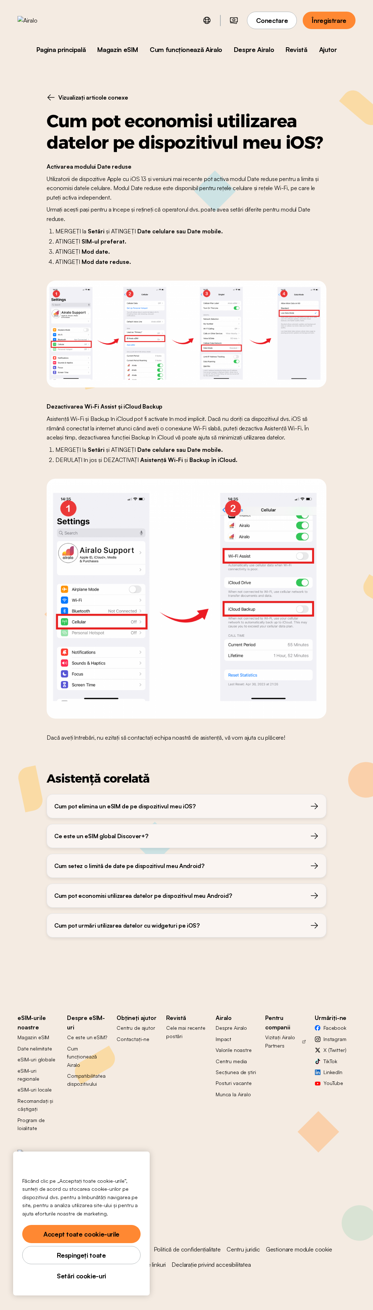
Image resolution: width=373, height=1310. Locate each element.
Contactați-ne (133, 1039)
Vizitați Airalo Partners (280, 1041)
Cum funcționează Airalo (186, 49)
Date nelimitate (34, 1048)
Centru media (231, 1061)
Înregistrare (329, 20)
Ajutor (328, 49)
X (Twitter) (334, 1050)
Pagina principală (61, 49)
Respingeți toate (81, 1255)
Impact (223, 1039)
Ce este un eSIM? (87, 1037)
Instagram (334, 1039)
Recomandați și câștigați (35, 1105)
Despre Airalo (254, 49)
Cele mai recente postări (185, 1032)
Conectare (272, 20)
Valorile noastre (234, 1050)
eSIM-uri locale (34, 1089)
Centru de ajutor (136, 1028)
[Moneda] (233, 20)
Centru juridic (243, 1249)
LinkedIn (332, 1072)
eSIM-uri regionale (28, 1075)
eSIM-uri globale (36, 1059)
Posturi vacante (234, 1083)
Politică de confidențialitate (187, 1249)
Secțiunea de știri (236, 1072)
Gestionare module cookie (299, 1249)
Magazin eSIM (117, 49)
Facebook (334, 1028)
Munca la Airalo (233, 1094)
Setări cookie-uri (81, 1276)
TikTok (330, 1061)
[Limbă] (207, 20)
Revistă (296, 49)
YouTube (333, 1083)
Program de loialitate (31, 1124)
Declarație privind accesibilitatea (211, 1264)
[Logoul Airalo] (38, 20)
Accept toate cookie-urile (81, 1234)
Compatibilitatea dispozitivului (86, 1080)
